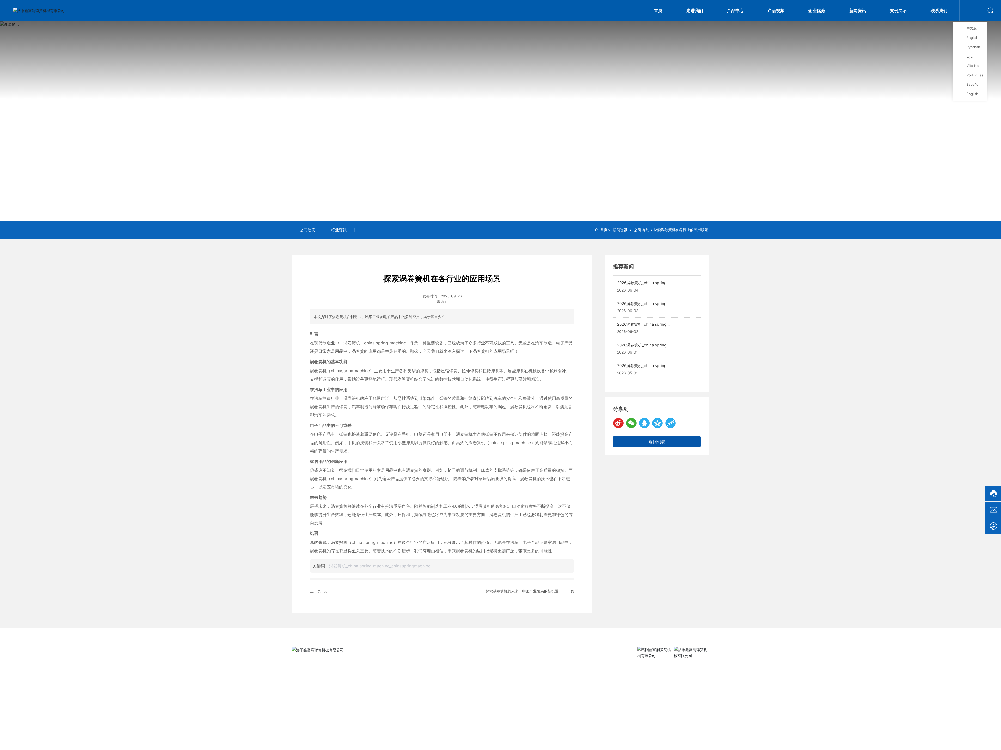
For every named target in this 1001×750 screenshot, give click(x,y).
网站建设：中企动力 (651, 742)
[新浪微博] (618, 423)
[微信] (631, 423)
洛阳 (670, 742)
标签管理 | (686, 742)
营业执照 (702, 742)
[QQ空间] (657, 423)
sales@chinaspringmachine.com (330, 711)
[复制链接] (670, 423)
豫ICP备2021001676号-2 (606, 742)
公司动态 (307, 229)
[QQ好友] (644, 423)
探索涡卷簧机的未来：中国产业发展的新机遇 (522, 591)
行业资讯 (339, 229)
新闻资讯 (500, 122)
